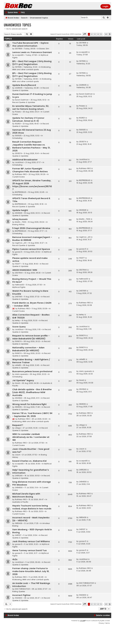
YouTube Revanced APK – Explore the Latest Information (30, 44)
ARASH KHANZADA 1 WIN (24, 270)
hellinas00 (19, 284)
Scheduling (17, 138)
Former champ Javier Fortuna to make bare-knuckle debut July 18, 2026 (30, 571)
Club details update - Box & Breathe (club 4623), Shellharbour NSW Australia (32, 392)
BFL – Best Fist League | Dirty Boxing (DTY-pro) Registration (31, 63)
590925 (18, 135)
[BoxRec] (25, 6)
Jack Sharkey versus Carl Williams (31, 541)
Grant (17, 383)
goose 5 (18, 252)
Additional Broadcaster (25, 159)
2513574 (18, 153)
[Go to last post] (87, 43)
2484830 (19, 487)
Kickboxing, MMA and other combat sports (31, 68)
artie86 (18, 365)
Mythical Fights (18, 287)
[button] (84, 34)
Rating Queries (18, 591)
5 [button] (101, 34)
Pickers (18, 112)
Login (105, 6)
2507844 (19, 273)
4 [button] (97, 34)
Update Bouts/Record (24, 85)
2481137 (18, 535)
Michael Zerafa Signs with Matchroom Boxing (26, 495)
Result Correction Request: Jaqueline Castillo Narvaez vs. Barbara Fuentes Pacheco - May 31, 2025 (31, 146)
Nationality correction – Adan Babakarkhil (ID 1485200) (28, 349)
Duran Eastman (22, 100)
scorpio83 (19, 55)
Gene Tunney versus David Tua (29, 550)
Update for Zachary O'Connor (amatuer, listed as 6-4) (28, 119)
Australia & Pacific (20, 502)
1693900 (18, 598)
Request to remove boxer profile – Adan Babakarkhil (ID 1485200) (31, 337)
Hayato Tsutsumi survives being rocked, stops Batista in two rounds (31, 507)
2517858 (18, 48)
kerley (17, 320)
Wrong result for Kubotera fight (29, 404)
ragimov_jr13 (20, 243)
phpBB (82, 621)
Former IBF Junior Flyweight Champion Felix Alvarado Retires (30, 170)
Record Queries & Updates (23, 102)
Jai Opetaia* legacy (23, 380)
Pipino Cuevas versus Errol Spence (31, 249)
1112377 (18, 264)
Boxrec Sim (44, 48)
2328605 (18, 88)
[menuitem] (21, 12)
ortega (18, 428)
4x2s (14, 559)
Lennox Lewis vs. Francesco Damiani (32, 52)
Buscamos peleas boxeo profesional (32, 371)
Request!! (17, 425)
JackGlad (19, 162)
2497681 (18, 296)
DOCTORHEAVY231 (22, 589)
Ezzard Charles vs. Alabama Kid (29, 461)
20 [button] (106, 34)
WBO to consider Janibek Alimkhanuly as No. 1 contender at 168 (30, 437)
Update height (20, 210)
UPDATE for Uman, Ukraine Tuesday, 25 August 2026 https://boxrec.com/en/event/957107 (32, 185)
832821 (18, 123)
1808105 (18, 407)
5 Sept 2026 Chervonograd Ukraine (31, 228)
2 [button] (91, 34)
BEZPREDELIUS (20, 192)
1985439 (18, 523)
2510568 (18, 213)
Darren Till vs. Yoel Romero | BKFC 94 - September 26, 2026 (32, 415)
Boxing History (18, 224)
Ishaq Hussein (20, 219)
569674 (18, 341)
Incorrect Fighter (21, 595)
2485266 (19, 475)
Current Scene (18, 177)
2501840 (18, 398)
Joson (17, 455)
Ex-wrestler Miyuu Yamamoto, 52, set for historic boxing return (30, 107)
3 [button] (94, 34)
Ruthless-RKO (21, 174)
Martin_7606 (20, 222)
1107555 (18, 67)
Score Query (19, 326)
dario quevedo (21, 374)
